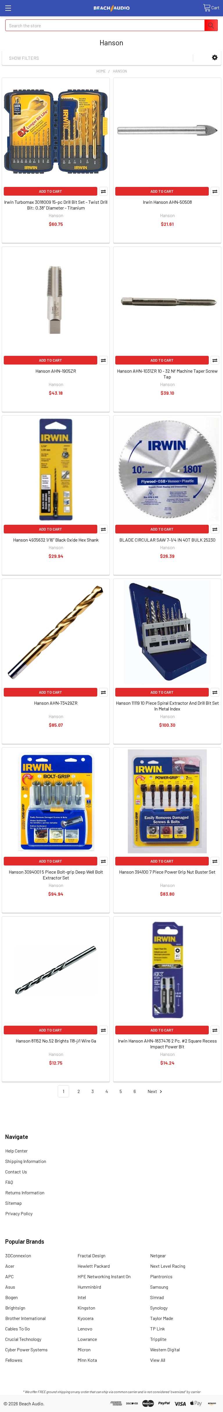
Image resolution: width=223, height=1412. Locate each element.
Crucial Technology (23, 1339)
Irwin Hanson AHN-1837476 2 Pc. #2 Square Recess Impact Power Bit (167, 1043)
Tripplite (158, 1339)
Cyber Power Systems (26, 1349)
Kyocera (85, 1318)
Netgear (158, 1255)
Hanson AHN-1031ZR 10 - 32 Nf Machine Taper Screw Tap (167, 373)
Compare (103, 191)
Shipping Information (25, 1161)
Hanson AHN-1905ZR (55, 371)
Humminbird (89, 1287)
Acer (9, 1266)
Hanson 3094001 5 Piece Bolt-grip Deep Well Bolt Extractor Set (56, 874)
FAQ (9, 1182)
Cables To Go (17, 1328)
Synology (159, 1307)
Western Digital (165, 1349)
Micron (84, 1349)
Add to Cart (50, 191)
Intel (82, 1297)
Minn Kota (87, 1360)
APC (9, 1276)
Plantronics (161, 1276)
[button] (214, 57)
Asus (10, 1287)
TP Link (157, 1328)
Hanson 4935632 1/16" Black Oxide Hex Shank (56, 539)
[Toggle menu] (8, 8)
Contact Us (16, 1171)
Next (153, 1091)
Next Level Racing (167, 1266)
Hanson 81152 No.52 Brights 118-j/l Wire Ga (56, 1040)
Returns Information (24, 1192)
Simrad (157, 1297)
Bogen (11, 1297)
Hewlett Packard (94, 1266)
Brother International (25, 1318)
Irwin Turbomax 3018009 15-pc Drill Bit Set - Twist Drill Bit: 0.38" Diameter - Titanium (55, 204)
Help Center (16, 1150)
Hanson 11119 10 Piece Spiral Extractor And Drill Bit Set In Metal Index (167, 705)
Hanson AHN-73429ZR (56, 703)
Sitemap (13, 1203)
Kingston (86, 1307)
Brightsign (15, 1307)
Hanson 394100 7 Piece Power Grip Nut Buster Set (167, 871)
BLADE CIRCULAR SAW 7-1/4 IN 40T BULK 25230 (167, 539)
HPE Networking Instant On (104, 1276)
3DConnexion (18, 1255)
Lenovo (85, 1328)
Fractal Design (91, 1255)
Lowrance (87, 1339)
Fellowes (13, 1360)
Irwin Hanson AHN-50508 (167, 202)
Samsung (159, 1287)
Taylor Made (161, 1318)
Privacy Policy (19, 1213)
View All (157, 1360)
